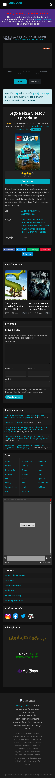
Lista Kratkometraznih (14, 575)
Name (9, 369)
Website (9, 379)
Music (24, 478)
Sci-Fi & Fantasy (44, 483)
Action (7, 461)
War (7, 491)
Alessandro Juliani (29, 219)
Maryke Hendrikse (36, 229)
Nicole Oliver (27, 232)
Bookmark (9, 590)
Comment (11, 342)
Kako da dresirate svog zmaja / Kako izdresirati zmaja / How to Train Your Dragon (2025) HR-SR (26, 437)
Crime (40, 466)
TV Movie (41, 487)
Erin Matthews (39, 222)
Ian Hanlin (39, 226)
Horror (41, 474)
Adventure (42, 461)
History (25, 474)
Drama (24, 470)
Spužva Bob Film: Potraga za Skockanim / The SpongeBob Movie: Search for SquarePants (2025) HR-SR (25, 429)
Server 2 (35, 81)
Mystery (41, 478)
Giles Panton (27, 226)
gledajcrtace (43, 19)
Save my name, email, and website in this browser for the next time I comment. (26, 390)
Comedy (25, 466)
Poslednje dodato (12, 585)
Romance (25, 483)
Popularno (9, 580)
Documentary (11, 470)
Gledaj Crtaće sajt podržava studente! (27, 13)
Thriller (25, 487)
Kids (33, 214)
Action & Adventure (30, 211)
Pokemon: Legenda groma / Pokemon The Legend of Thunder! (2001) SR (24, 447)
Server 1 (20, 81)
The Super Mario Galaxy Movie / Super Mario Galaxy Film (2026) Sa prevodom (25, 416)
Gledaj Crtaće (15, 2)
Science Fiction (11, 487)
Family (40, 470)
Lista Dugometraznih (13, 600)
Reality (8, 483)
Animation (26, 214)
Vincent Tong (40, 232)
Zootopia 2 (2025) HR (14, 422)
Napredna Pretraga (13, 595)
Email (31, 369)
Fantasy (8, 474)
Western (25, 491)
